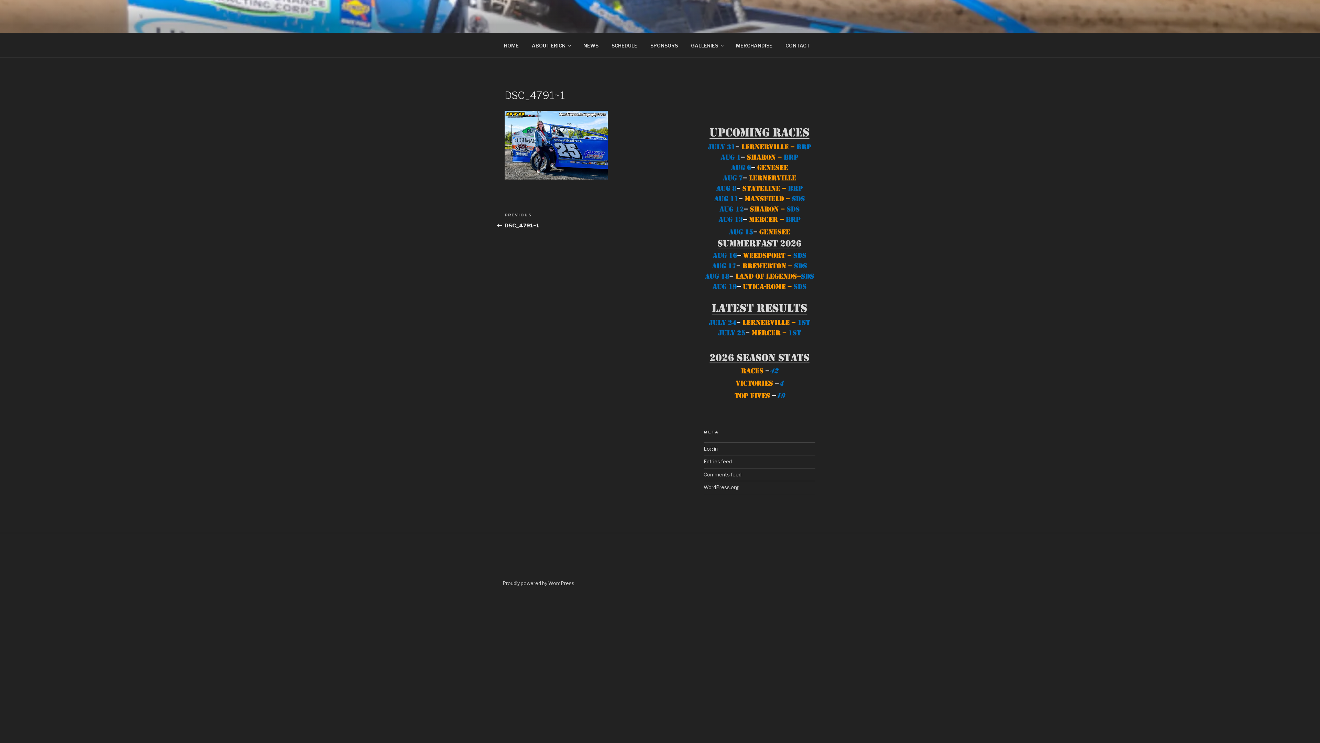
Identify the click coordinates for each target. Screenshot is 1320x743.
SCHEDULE (624, 46)
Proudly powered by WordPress (538, 583)
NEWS (590, 46)
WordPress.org (721, 487)
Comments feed (722, 474)
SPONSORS (664, 46)
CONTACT (797, 46)
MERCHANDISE (754, 46)
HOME (511, 46)
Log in (711, 449)
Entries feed (718, 461)
